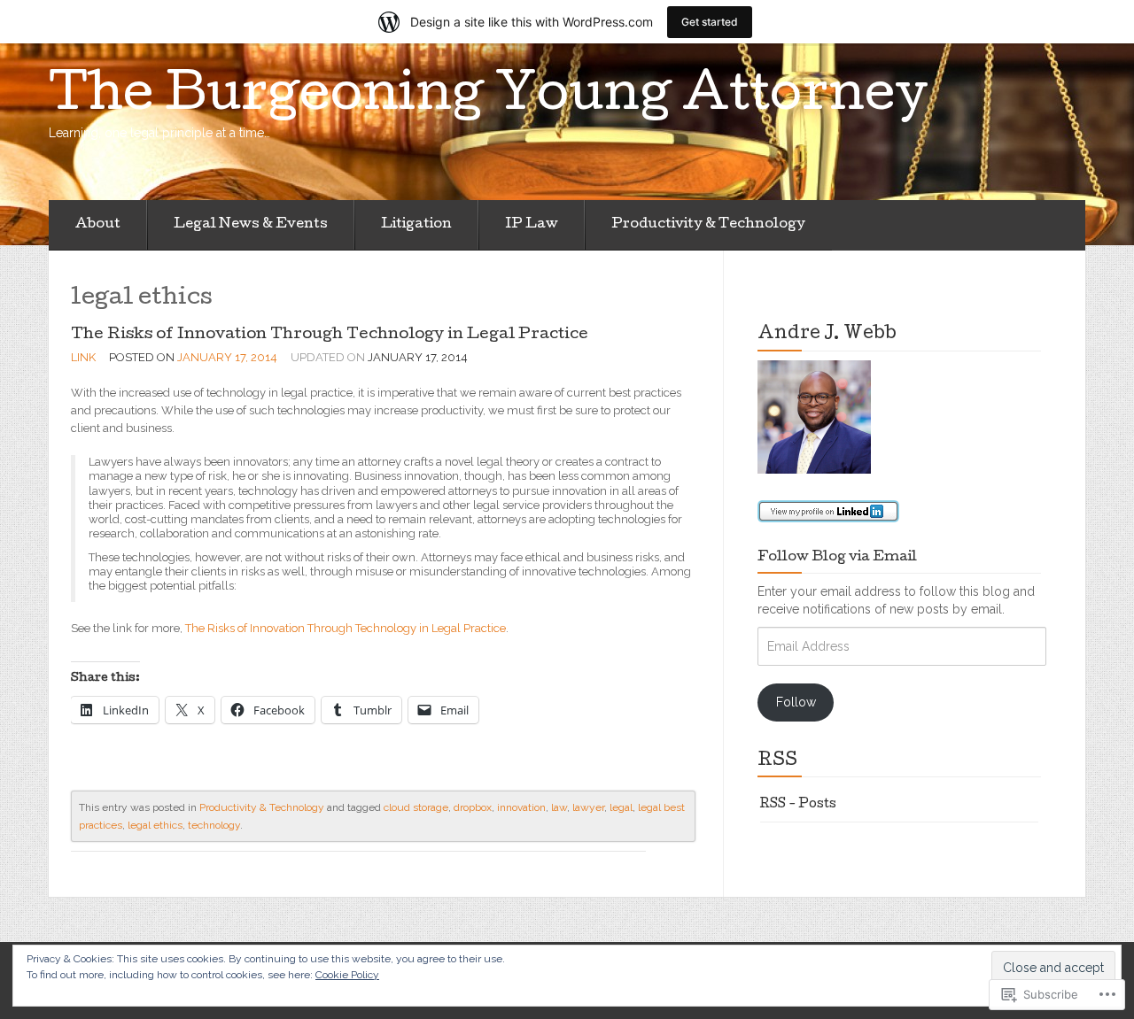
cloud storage (416, 807)
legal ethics (155, 825)
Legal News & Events (251, 225)
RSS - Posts (798, 805)
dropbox (473, 807)
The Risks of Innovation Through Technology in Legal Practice (329, 335)
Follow (796, 702)
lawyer (588, 807)
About (97, 225)
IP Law (531, 225)
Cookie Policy (347, 975)
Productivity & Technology (708, 225)
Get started (709, 21)
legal (621, 807)
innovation (521, 807)
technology (214, 825)
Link (83, 357)
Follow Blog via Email (837, 558)
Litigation (416, 225)
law (559, 807)
